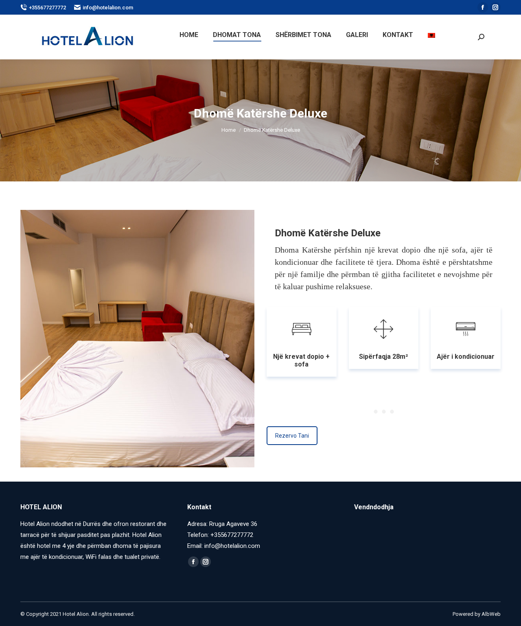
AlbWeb (491, 614)
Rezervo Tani (292, 435)
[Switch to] (432, 35)
